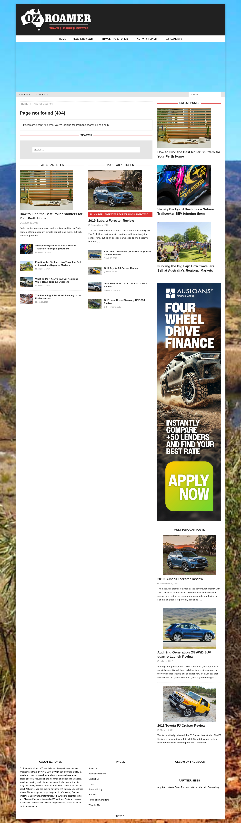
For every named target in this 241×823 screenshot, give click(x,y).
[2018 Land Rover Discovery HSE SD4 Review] (94, 304)
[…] (200, 599)
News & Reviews (83, 39)
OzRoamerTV (174, 39)
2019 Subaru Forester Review (180, 579)
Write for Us (94, 805)
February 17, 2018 (113, 290)
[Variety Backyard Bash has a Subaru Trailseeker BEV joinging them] (26, 249)
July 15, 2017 (111, 258)
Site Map (93, 794)
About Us (23, 94)
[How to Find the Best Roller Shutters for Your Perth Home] (52, 190)
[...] (98, 241)
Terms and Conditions (99, 800)
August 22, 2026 (30, 223)
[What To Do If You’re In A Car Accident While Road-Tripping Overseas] (26, 282)
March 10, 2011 (112, 272)
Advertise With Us (97, 773)
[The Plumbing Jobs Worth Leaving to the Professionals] (26, 299)
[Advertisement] (120, 67)
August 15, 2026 (44, 252)
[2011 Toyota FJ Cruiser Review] (94, 271)
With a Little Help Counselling (205, 787)
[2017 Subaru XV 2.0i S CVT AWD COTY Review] (94, 287)
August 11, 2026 (44, 269)
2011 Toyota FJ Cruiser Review (121, 268)
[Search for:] (205, 94)
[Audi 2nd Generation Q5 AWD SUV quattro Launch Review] (94, 255)
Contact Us (42, 94)
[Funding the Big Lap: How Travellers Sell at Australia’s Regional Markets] (26, 265)
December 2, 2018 (113, 307)
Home (62, 39)
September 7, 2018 (100, 225)
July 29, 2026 (43, 302)
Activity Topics (147, 39)
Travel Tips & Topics (115, 39)
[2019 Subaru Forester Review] (120, 190)
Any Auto (161, 787)
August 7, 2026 (44, 285)
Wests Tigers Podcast (178, 787)
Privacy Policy (95, 789)
